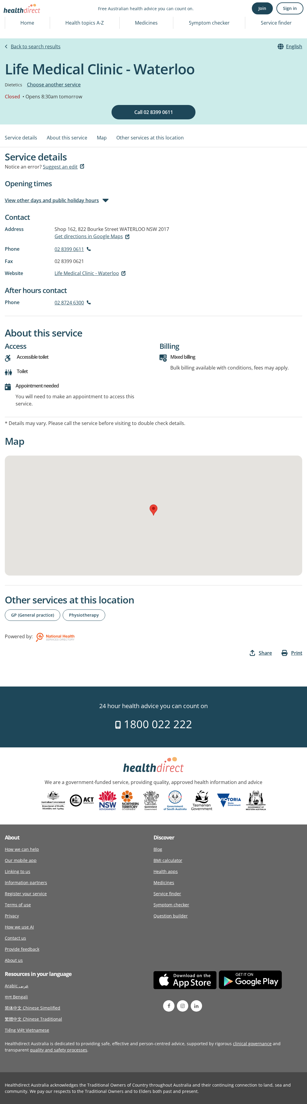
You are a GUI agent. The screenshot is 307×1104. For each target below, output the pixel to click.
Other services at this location (150, 137)
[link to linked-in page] (196, 1006)
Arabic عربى (16, 986)
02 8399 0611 (69, 249)
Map (102, 137)
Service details (21, 137)
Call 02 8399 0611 (153, 112)
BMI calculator (168, 860)
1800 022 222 (156, 724)
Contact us (15, 938)
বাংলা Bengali (16, 997)
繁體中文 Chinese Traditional (33, 1019)
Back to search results (36, 46)
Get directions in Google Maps (89, 236)
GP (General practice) (32, 615)
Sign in (290, 8)
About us (14, 960)
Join (262, 8)
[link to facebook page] (168, 1006)
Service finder (276, 22)
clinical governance (252, 1043)
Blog (158, 849)
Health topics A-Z (84, 22)
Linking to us (17, 871)
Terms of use (18, 905)
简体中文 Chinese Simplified (32, 1008)
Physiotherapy (84, 615)
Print (296, 653)
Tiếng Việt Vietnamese (27, 1030)
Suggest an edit (60, 166)
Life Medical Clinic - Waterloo (87, 273)
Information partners (26, 882)
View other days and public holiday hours (52, 200)
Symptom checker (209, 22)
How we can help (22, 849)
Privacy (12, 916)
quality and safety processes (58, 1050)
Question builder (171, 916)
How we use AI (19, 927)
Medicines (146, 22)
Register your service (26, 893)
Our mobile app (21, 860)
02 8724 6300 (69, 302)
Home (27, 22)
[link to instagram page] (182, 1006)
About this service (67, 137)
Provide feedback (22, 949)
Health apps (166, 871)
